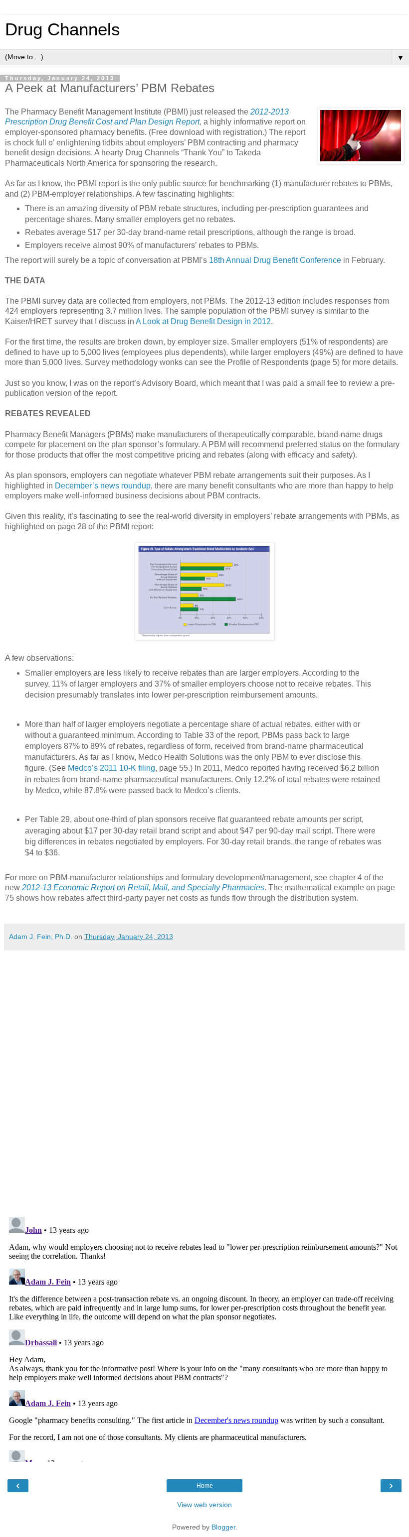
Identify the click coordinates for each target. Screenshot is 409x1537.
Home (205, 1485)
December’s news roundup (103, 485)
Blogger (223, 1527)
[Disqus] (204, 1079)
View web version (204, 1505)
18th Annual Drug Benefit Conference (275, 260)
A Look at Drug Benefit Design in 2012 (203, 321)
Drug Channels (62, 29)
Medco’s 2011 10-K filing (111, 768)
